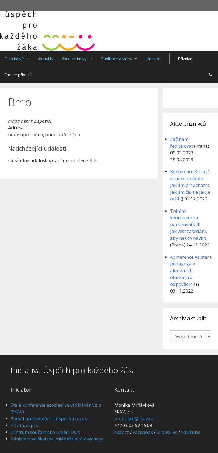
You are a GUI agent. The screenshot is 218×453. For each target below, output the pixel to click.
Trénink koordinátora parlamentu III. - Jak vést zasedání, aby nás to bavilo (188, 224)
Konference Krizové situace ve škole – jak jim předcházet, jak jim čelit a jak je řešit (190, 185)
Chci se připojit (17, 74)
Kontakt (153, 58)
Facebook (143, 432)
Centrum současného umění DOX (45, 432)
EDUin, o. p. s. (25, 425)
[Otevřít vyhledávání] (211, 75)
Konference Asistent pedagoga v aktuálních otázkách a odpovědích (190, 270)
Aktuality (45, 58)
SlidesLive (167, 432)
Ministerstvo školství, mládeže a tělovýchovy (57, 439)
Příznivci (185, 58)
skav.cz (121, 432)
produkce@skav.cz (133, 418)
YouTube (190, 432)
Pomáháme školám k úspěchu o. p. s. (49, 418)
